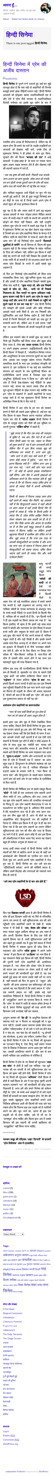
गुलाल (24, 1264)
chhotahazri (8, 1317)
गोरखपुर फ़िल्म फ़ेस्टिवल (12, 1363)
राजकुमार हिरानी (33, 1280)
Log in (6, 1431)
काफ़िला (6, 1359)
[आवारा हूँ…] (45, 9)
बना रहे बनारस (9, 1389)
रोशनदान (6, 1285)
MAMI (33, 1250)
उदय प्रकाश (8, 1347)
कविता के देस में (38, 1260)
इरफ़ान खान (16, 1260)
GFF (24, 1251)
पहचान (29, 1275)
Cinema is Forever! (12, 1321)
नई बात (6, 1384)
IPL (28, 1251)
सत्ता (45, 1285)
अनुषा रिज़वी (33, 1255)
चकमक (36, 1264)
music (6, 1209)
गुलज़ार (19, 1264)
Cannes (11, 1251)
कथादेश (27, 1260)
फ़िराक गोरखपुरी (17, 1292)
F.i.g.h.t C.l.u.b (10, 1326)
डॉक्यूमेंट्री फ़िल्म (9, 1269)
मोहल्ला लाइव (8, 1397)
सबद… (6, 1405)
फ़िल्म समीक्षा (9, 1279)
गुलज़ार (30, 1264)
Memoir (6, 1205)
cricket (6, 1188)
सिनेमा (8, 1290)
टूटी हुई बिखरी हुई (10, 1376)
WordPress (43, 1471)
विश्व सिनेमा (24, 1285)
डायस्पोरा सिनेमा (45, 1264)
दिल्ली (37, 1269)
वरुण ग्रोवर (13, 1285)
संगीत (39, 1285)
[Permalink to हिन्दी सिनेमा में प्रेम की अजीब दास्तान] (10, 78)
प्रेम (44, 1275)
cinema (18, 1251)
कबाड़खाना (7, 1351)
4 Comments (45, 1149)
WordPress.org (10, 1444)
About (6, 19)
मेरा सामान (7, 1393)
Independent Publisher (15, 1471)
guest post (8, 1196)
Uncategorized (10, 1217)
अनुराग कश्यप (21, 1255)
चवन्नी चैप (7, 1368)
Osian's (41, 1250)
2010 (5, 1251)
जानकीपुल (7, 1372)
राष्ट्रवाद (42, 1280)
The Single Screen (12, 1338)
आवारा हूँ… (10, 5)
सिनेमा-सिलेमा (8, 1410)
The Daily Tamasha (12, 1334)
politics (6, 1213)
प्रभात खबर (37, 1275)
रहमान (26, 1280)
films (20, 1149)
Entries (9, 1435)
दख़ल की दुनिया (9, 1380)
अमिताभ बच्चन (42, 1255)
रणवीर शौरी (20, 1280)
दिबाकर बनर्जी (28, 1269)
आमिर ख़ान (7, 1260)
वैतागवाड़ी (6, 1401)
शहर (34, 1285)
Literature (7, 1200)
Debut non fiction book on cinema (28, 19)
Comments (11, 1439)
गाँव (15, 1264)
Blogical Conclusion (12, 1313)
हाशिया (5, 1414)
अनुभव (5, 1342)
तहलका (18, 1269)
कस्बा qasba (8, 1355)
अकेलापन (8, 1255)
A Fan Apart (8, 1309)
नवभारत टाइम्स (18, 1275)
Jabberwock (9, 1330)
